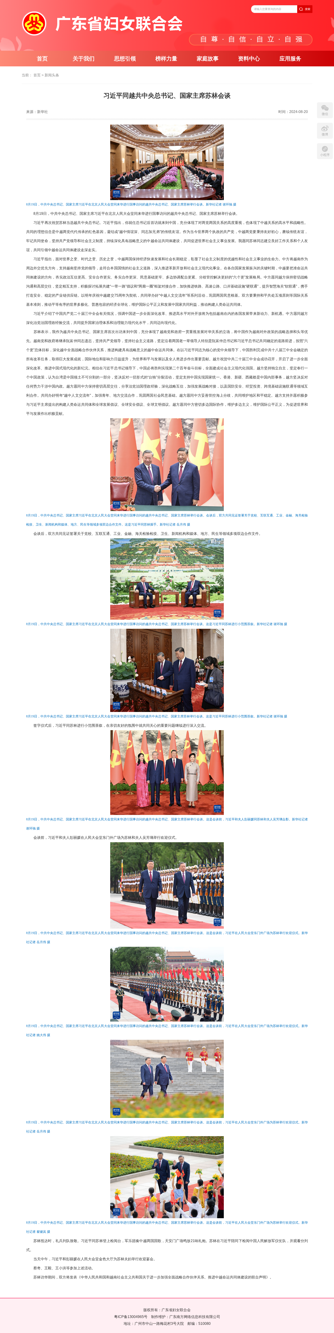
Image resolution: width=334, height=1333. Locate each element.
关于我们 (84, 59)
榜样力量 (166, 59)
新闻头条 (52, 75)
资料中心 (249, 59)
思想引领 (125, 59)
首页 (42, 59)
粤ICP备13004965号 (130, 1317)
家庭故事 (208, 59)
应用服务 (290, 59)
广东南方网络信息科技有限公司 (194, 1317)
